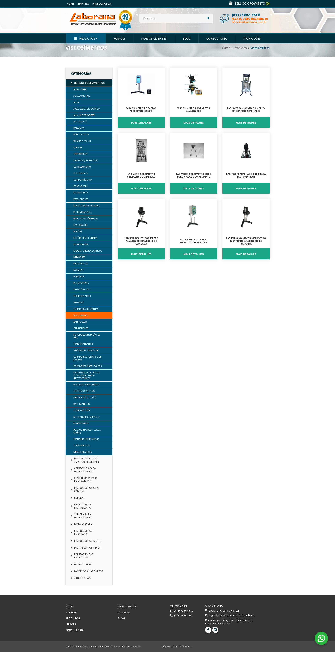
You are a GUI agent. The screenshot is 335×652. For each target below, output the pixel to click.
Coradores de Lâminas (85, 308)
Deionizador (80, 192)
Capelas (77, 147)
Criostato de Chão (84, 391)
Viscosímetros (81, 315)
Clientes (123, 612)
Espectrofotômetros (85, 218)
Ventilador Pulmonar (85, 350)
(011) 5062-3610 (246, 15)
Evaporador (80, 224)
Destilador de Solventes (86, 416)
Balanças (78, 128)
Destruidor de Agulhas (86, 205)
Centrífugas (80, 153)
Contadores (80, 186)
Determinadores (82, 212)
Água (76, 102)
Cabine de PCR (80, 328)
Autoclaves (80, 121)
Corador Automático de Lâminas (87, 358)
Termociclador (82, 296)
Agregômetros (81, 95)
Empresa (83, 3)
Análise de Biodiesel (84, 115)
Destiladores (80, 199)
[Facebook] (208, 630)
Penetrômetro (81, 423)
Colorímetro (80, 173)
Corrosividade (81, 410)
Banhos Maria (81, 134)
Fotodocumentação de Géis (86, 336)
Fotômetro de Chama (85, 237)
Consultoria (216, 38)
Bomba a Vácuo (82, 141)
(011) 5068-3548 (183, 615)
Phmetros (78, 276)
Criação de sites (169, 646)
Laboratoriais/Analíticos (87, 250)
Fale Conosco (101, 3)
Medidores (79, 257)
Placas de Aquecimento (86, 384)
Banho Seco (80, 321)
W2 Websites (184, 646)
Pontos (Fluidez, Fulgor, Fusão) (87, 431)
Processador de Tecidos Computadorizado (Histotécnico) (86, 375)
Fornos (77, 231)
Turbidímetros (81, 445)
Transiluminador (83, 343)
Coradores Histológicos (87, 366)
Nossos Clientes (154, 38)
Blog (187, 38)
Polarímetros (81, 283)
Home (70, 3)
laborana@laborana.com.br (249, 22)
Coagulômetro (82, 166)
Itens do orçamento (252, 3)
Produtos (87, 38)
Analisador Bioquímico (86, 108)
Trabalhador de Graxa (86, 439)
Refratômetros (81, 289)
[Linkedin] (215, 630)
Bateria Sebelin (81, 404)
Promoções (252, 38)
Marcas (119, 38)
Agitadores (79, 89)
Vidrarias (78, 302)
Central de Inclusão (84, 397)
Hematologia (80, 244)
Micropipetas (80, 263)
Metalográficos (82, 451)
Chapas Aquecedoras (85, 160)
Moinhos (78, 270)
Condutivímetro (82, 179)
